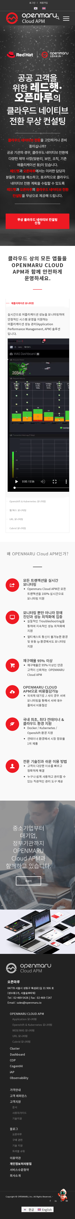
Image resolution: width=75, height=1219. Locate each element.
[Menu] (64, 18)
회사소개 (15, 1175)
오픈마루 (17, 1134)
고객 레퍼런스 (18, 1096)
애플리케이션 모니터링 (22, 303)
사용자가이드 (19, 1113)
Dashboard (17, 1054)
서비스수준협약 (19, 1169)
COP (13, 1060)
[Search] (55, 18)
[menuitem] (32, 3)
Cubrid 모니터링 (17, 528)
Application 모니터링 (24, 1019)
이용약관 (15, 1158)
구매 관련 (17, 1140)
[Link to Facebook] (50, 1200)
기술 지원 (17, 1145)
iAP (12, 1072)
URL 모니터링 (16, 519)
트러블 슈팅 (18, 1151)
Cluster (15, 1048)
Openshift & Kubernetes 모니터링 (27, 501)
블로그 (14, 1129)
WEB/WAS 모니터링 (23, 1030)
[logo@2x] (31, 18)
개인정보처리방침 (21, 1163)
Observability (19, 1078)
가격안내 (15, 1090)
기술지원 (17, 1118)
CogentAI (16, 1066)
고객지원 (15, 1101)
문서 (14, 1107)
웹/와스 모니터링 (17, 510)
